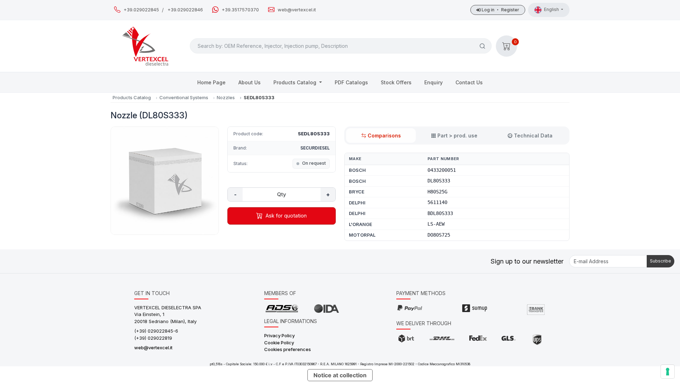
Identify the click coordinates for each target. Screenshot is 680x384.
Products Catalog (295, 82)
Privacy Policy (279, 335)
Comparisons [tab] (384, 135)
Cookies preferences (287, 349)
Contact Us (469, 82)
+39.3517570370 (240, 9)
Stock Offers (396, 82)
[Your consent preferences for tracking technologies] (667, 371)
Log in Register (500, 9)
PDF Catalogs (351, 82)
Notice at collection (340, 375)
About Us (249, 82)
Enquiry (433, 82)
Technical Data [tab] (533, 135)
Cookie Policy (279, 342)
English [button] (552, 9)
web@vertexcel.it (297, 9)
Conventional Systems (183, 97)
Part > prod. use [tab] (457, 135)
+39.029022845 (141, 9)
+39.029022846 (185, 9)
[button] (506, 46)
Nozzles (226, 97)
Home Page (211, 82)
